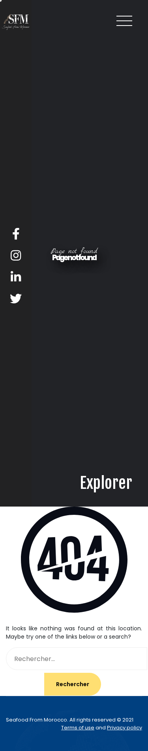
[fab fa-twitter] (16, 299)
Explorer (106, 727)
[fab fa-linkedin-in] (16, 277)
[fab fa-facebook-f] (16, 234)
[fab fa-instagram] (16, 255)
